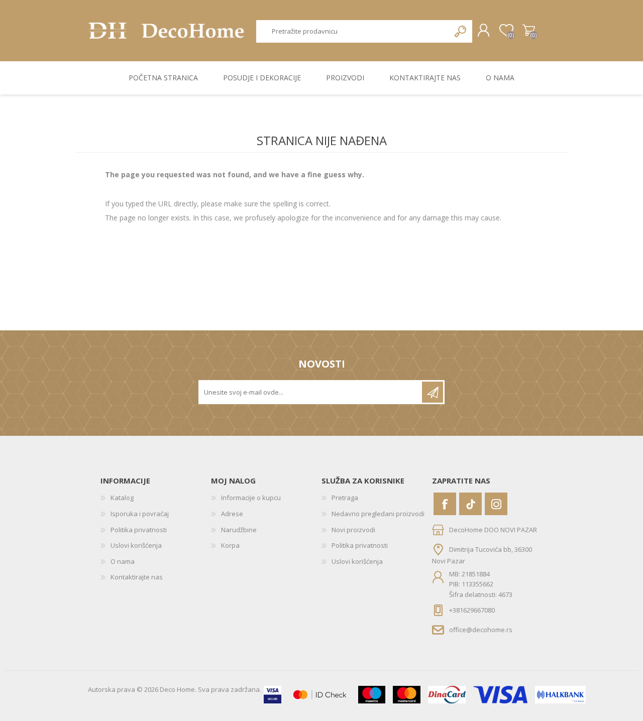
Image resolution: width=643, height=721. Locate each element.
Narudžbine (239, 529)
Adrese (232, 513)
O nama (123, 561)
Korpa (528, 31)
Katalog (122, 497)
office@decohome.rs (480, 629)
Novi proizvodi (353, 529)
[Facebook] (445, 504)
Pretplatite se (432, 392)
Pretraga (461, 31)
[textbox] (353, 31)
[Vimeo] (470, 504)
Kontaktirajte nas (137, 576)
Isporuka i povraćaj (140, 513)
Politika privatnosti (139, 529)
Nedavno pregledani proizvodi (378, 513)
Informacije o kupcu (251, 497)
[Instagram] (496, 504)
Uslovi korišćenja (136, 545)
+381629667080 (472, 610)
